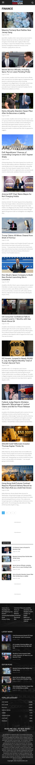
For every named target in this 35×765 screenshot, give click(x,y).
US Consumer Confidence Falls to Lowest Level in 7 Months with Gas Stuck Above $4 (16, 319)
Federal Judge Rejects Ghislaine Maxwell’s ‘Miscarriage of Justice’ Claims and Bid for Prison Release (16, 404)
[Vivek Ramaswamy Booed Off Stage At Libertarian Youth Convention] (6, 638)
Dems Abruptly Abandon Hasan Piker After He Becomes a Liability (17, 112)
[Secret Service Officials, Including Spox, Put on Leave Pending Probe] (17, 59)
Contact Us (27, 613)
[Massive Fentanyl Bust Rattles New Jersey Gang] (17, 20)
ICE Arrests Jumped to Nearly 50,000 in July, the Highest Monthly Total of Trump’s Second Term (17, 360)
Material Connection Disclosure (17, 615)
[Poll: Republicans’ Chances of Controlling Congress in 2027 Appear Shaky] (17, 142)
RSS (15, 619)
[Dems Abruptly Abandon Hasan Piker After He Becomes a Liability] (17, 101)
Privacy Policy (6, 619)
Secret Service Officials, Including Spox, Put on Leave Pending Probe (16, 71)
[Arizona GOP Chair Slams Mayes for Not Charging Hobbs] (17, 184)
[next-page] (14, 512)
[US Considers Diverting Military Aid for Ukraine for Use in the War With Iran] (6, 647)
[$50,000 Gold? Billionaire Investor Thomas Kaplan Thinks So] (17, 434)
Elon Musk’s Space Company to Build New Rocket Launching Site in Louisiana (17, 277)
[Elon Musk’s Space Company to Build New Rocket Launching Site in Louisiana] (17, 265)
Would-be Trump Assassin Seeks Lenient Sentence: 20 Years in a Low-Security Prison (23, 655)
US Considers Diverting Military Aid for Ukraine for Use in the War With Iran (22, 646)
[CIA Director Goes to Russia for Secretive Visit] (6, 550)
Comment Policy (19, 608)
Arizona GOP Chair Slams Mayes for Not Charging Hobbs (16, 195)
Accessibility (27, 608)
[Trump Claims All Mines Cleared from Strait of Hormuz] (17, 225)
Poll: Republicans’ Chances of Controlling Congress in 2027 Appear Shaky (17, 154)
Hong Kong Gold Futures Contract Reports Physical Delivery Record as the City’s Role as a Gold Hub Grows (17, 485)
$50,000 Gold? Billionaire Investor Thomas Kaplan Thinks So (16, 445)
